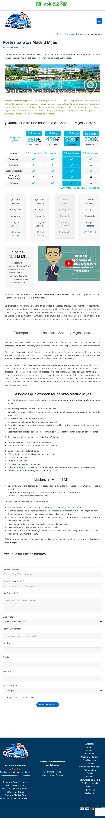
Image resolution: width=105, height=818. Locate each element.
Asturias (90, 750)
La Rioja (89, 776)
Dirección (7, 782)
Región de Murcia (90, 783)
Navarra (89, 786)
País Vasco (90, 790)
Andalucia (89, 744)
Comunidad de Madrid (89, 780)
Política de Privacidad (25, 697)
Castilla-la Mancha (89, 757)
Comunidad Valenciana (89, 767)
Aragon (89, 747)
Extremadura (90, 770)
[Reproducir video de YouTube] (69, 263)
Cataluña (90, 763)
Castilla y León (90, 760)
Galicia (90, 773)
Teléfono (9, 795)
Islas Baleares (90, 793)
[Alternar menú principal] (99, 21)
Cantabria (89, 753)
